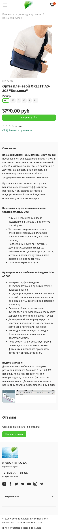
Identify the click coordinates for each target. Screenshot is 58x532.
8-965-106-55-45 (14, 463)
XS (13, 100)
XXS (6, 100)
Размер (6, 96)
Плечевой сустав (12, 18)
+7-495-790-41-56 (15, 473)
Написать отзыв (14, 434)
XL (35, 100)
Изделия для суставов (28, 14)
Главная (7, 14)
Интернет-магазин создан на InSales (21, 528)
